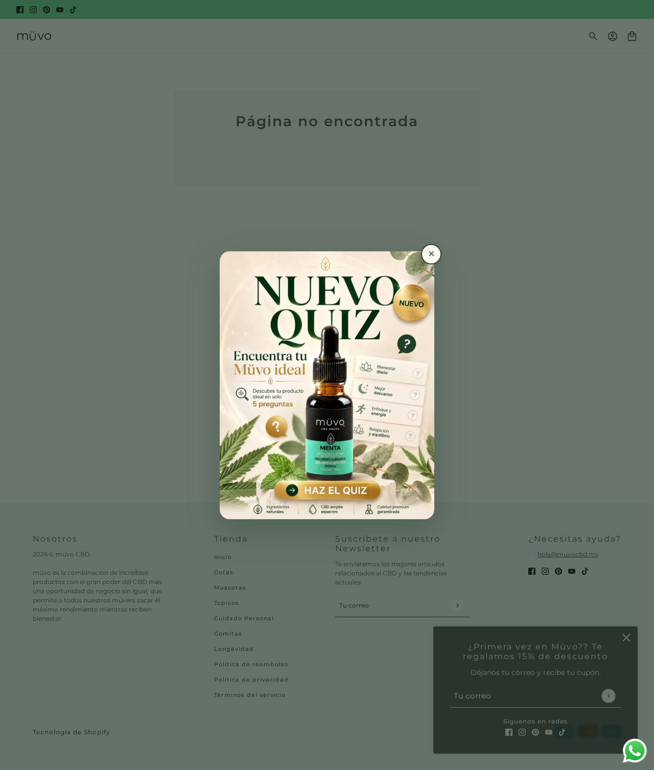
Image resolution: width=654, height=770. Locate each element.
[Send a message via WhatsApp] (635, 751)
